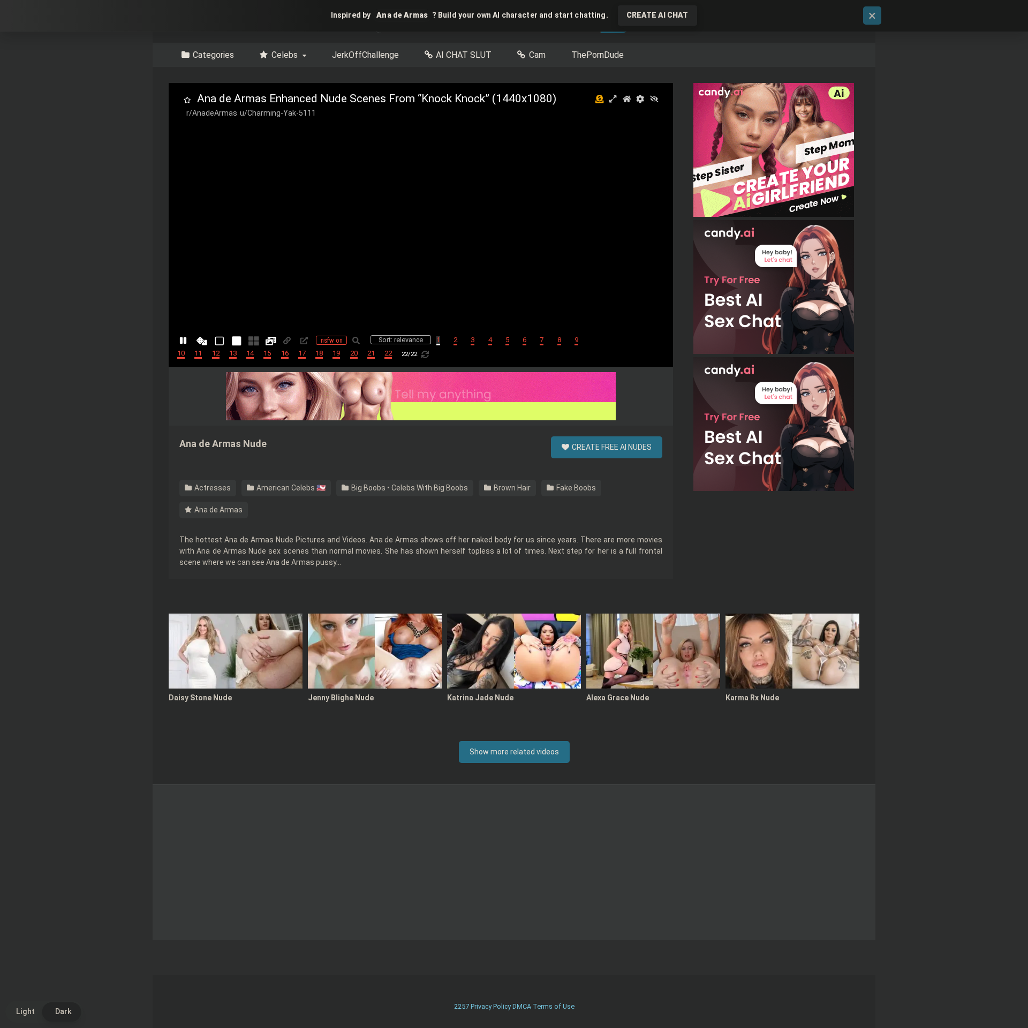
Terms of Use (554, 1006)
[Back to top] (992, 996)
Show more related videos (514, 751)
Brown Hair (511, 487)
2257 (461, 1006)
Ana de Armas (218, 509)
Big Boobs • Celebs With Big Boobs (409, 487)
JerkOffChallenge (365, 55)
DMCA (521, 1006)
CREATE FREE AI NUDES (611, 447)
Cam (537, 55)
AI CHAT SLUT (464, 55)
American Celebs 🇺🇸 (290, 487)
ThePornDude (597, 55)
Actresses (212, 487)
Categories (213, 55)
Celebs (284, 55)
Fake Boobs (575, 487)
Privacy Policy (491, 1006)
